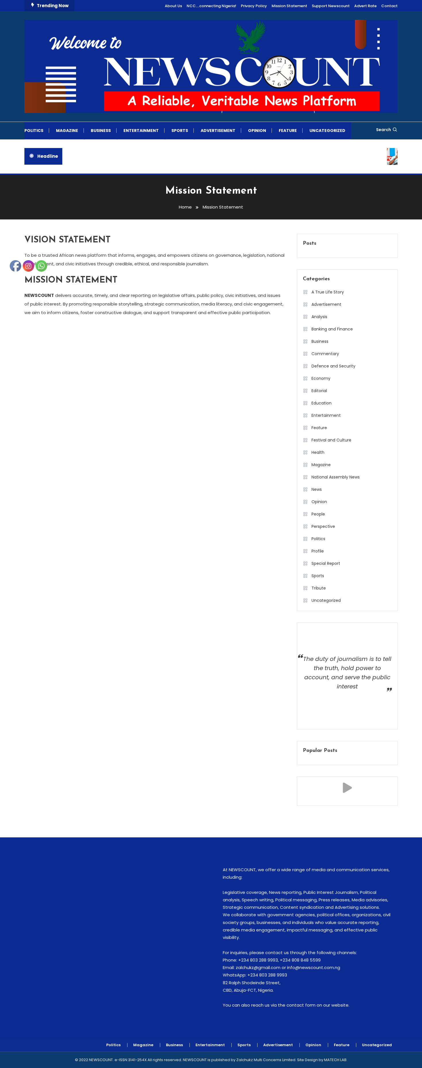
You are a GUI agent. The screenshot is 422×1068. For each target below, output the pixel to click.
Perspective (323, 526)
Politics (33, 130)
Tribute (318, 588)
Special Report (325, 563)
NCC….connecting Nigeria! (211, 6)
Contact (389, 6)
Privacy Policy (254, 6)
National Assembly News (335, 477)
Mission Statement (289, 6)
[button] (347, 788)
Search (383, 130)
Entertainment (141, 130)
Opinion (257, 130)
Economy (320, 378)
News (316, 489)
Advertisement (218, 130)
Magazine (67, 130)
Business (101, 130)
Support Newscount (331, 6)
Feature (288, 130)
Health (317, 452)
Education (321, 403)
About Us (173, 6)
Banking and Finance (332, 329)
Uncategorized (327, 130)
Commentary (325, 354)
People (318, 514)
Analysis (319, 317)
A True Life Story (327, 292)
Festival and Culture (331, 440)
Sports (179, 130)
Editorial (319, 391)
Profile (317, 551)
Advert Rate (365, 6)
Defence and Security (333, 366)
